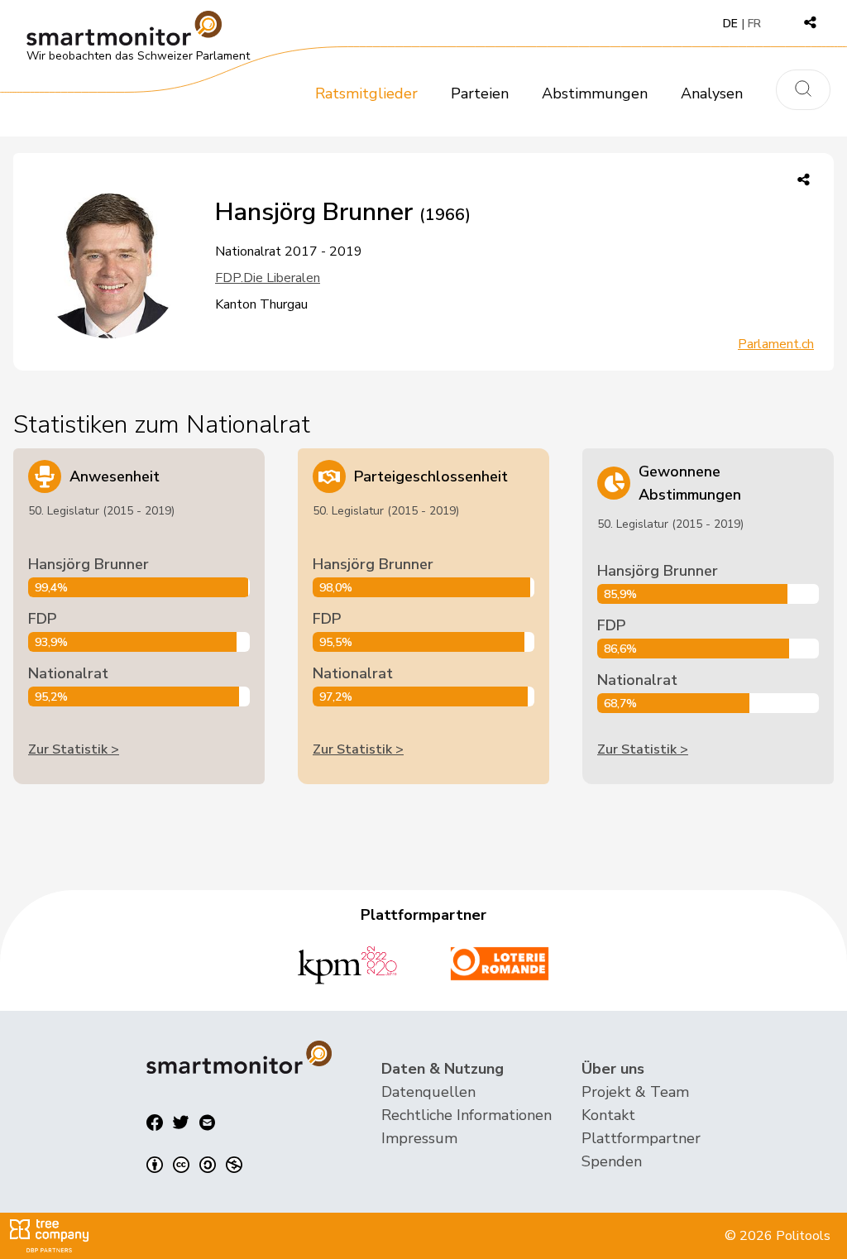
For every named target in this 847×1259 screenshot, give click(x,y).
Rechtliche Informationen (466, 1115)
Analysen (712, 93)
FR (754, 23)
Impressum (419, 1138)
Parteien (480, 93)
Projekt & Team (635, 1092)
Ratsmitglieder (366, 93)
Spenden (611, 1161)
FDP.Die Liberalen (267, 278)
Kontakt (608, 1115)
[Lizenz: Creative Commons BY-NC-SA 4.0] (194, 1164)
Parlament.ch (776, 344)
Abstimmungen (595, 93)
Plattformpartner (641, 1138)
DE (730, 23)
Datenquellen (428, 1092)
